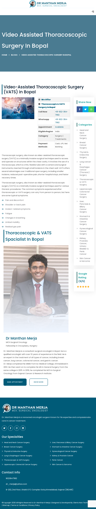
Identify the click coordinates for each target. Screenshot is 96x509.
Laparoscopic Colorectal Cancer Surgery (85, 193)
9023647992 (11, 478)
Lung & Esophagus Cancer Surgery (18, 455)
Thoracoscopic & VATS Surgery (85, 182)
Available (59, 127)
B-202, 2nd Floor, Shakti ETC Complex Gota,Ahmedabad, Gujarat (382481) (39, 489)
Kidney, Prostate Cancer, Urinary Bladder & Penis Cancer (84, 246)
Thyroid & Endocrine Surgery (84, 155)
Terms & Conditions (19, 505)
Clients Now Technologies (83, 502)
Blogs (14, 55)
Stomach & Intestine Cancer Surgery (85, 220)
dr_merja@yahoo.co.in (16, 484)
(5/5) (81, 281)
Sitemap (6, 505)
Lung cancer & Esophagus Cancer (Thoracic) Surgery (85, 168)
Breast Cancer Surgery (83, 145)
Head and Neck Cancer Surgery (84, 134)
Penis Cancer (57, 460)
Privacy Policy (34, 505)
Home (4, 55)
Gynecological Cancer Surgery (85, 231)
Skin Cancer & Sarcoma (85, 259)
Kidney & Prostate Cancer (62, 455)
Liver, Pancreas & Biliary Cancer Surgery (85, 206)
